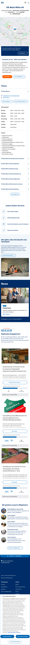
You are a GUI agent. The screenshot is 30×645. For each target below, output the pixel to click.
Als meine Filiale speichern (20, 101)
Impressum (18, 632)
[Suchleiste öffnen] (25, 2)
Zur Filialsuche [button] (22, 53)
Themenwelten (4, 586)
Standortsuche (18, 589)
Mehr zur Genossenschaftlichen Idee (8, 575)
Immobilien (3, 589)
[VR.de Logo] (7, 3)
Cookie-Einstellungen (15, 641)
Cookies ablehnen (7, 636)
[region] (15, 619)
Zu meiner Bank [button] (6, 76)
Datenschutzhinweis (12, 632)
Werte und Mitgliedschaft (6, 591)
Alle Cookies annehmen (22, 636)
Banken (17, 584)
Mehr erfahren (6, 314)
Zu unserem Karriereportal (7, 255)
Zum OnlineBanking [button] (18, 76)
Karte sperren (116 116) (20, 586)
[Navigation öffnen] (28, 2)
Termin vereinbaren (6, 101)
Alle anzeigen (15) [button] (15, 194)
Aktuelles (17, 594)
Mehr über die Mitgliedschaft (14, 548)
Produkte (3, 584)
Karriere (17, 591)
